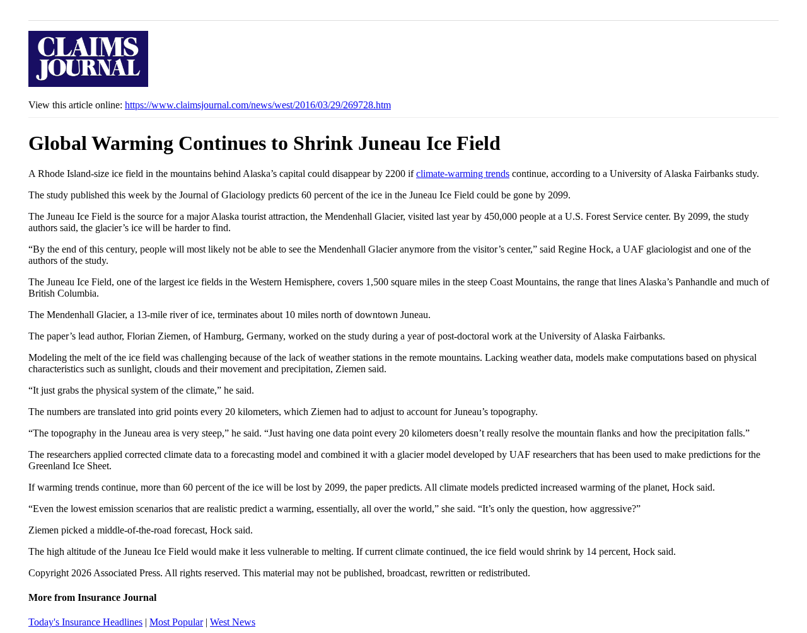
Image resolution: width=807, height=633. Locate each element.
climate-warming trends (462, 173)
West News (232, 622)
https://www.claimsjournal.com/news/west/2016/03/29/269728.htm (258, 105)
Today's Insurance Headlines (85, 622)
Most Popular (176, 622)
